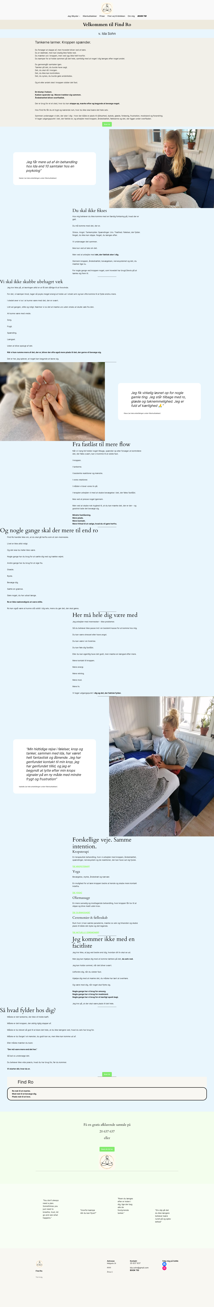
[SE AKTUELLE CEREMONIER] (85, 932)
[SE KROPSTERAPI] (81, 866)
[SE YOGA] (77, 893)
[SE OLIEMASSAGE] (81, 912)
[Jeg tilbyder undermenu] (79, 16)
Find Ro (39, 1271)
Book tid (107, 124)
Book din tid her (107, 1149)
